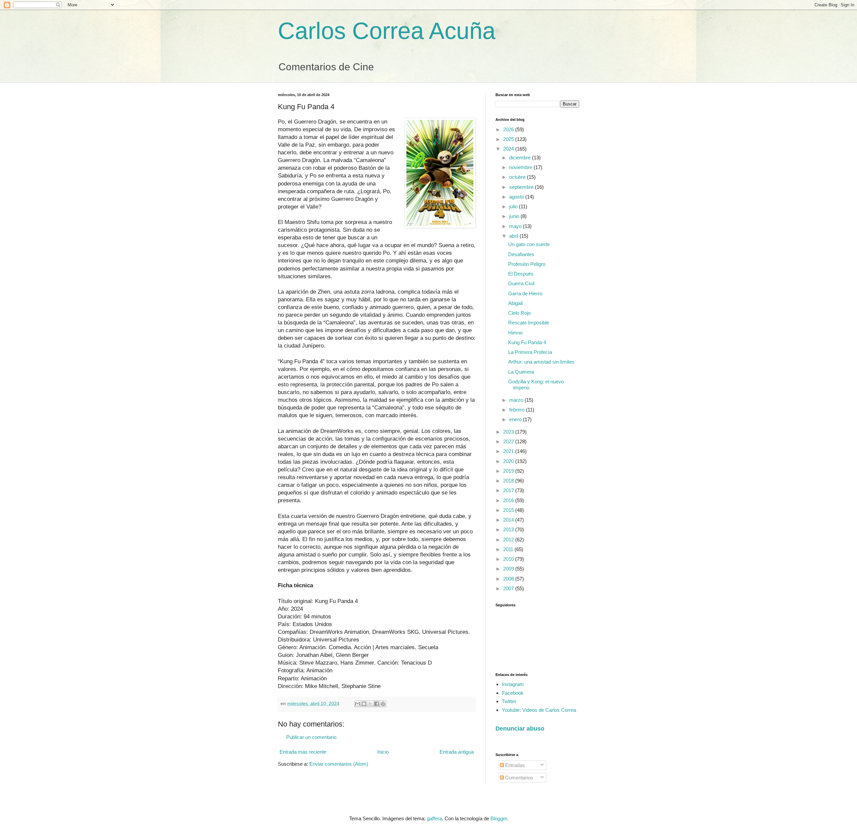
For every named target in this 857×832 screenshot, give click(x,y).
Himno (515, 332)
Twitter (509, 701)
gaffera (434, 818)
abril (514, 236)
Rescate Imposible (528, 322)
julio (514, 206)
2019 (509, 471)
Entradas (514, 765)
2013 (509, 529)
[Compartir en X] (370, 703)
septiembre (522, 187)
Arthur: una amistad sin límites (541, 362)
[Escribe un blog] (364, 703)
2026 (509, 129)
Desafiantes (521, 254)
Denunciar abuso (519, 728)
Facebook (513, 693)
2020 (509, 461)
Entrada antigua (457, 752)
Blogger (498, 818)
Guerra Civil (521, 283)
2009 (509, 569)
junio (515, 216)
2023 (509, 432)
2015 (509, 510)
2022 (509, 441)
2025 (509, 139)
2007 (509, 588)
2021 (509, 451)
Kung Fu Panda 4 (527, 342)
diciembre (520, 157)
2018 (509, 480)
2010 (509, 559)
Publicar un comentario (311, 737)
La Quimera (521, 372)
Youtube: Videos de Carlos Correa (539, 710)
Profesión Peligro (526, 264)
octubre (518, 177)
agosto (517, 197)
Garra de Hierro (525, 293)
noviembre (521, 167)
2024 (509, 149)
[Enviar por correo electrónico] (357, 703)
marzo (517, 400)
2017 (509, 490)
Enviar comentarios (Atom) (338, 764)
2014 (509, 520)
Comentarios (518, 777)
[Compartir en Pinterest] (383, 703)
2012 (509, 539)
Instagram (513, 684)
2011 (509, 549)
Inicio (383, 752)
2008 (509, 579)
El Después (521, 274)
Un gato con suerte (529, 244)
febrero (517, 409)
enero (516, 419)
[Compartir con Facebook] (376, 703)
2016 (509, 500)
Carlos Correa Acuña (386, 31)
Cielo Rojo (519, 313)
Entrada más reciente (303, 752)
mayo (516, 226)
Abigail (515, 303)
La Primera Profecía (530, 352)
